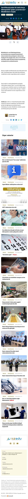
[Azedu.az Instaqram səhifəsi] (14, 443)
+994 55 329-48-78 (7, 464)
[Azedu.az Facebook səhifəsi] (10, 443)
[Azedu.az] (8, 2)
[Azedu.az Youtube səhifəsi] (17, 443)
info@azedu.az (6, 473)
